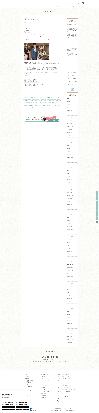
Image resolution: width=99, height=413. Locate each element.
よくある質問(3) (70, 65)
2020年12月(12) (70, 298)
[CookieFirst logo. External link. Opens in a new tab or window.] (5, 393)
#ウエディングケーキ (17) (51, 99)
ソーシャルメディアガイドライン (65, 391)
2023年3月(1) (69, 220)
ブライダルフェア (46, 374)
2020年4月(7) (69, 323)
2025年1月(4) (69, 154)
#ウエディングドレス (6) (39, 102)
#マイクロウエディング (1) (38, 107)
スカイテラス (30, 386)
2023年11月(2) (70, 195)
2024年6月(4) (69, 173)
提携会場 (29, 382)
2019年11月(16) (70, 339)
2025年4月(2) (69, 145)
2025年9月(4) (69, 132)
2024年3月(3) (69, 182)
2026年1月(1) (69, 120)
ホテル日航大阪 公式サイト (63, 374)
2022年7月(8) (69, 239)
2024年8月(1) (69, 167)
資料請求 (40, 365)
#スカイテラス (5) (48, 102)
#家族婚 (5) (54, 102)
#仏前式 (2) (31, 105)
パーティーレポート (46, 385)
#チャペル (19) (43, 99)
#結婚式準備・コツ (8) (30, 102)
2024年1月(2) (69, 189)
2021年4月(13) (70, 286)
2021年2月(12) (70, 292)
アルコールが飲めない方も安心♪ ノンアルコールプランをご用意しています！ (72, 49)
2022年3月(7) (69, 251)
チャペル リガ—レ (31, 380)
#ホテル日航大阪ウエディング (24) (52, 97)
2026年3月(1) (69, 113)
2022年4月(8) (69, 248)
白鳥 (28, 389)
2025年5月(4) (69, 142)
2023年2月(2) (69, 223)
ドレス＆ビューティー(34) (72, 81)
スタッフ (44, 387)
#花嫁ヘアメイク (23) (36, 99)
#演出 (25, 22)
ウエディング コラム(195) (72, 72)
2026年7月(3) (69, 101)
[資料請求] (97, 205)
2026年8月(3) (69, 98)
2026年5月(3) (69, 107)
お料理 (43, 376)
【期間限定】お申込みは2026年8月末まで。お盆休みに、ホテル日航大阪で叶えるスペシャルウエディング (72, 36)
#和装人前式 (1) (47, 107)
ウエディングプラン (46, 380)
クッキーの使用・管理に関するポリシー (66, 385)
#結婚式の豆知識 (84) (31, 95)
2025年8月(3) (69, 135)
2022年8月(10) (70, 236)
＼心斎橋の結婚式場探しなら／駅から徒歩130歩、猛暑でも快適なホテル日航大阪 (72, 30)
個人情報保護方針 (61, 383)
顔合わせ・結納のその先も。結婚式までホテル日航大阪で (72, 54)
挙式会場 (27, 378)
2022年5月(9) (69, 245)
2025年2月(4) (69, 151)
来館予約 (59, 365)
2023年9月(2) (69, 201)
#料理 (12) (45, 100)
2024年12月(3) (70, 157)
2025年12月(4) (70, 123)
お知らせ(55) (69, 62)
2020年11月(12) (70, 301)
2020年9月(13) (70, 308)
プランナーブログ (49, 12)
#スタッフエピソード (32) (30, 97)
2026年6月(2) (69, 104)
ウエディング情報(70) (71, 75)
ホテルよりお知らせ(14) (71, 84)
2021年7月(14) (70, 276)
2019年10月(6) (70, 342)
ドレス (43, 378)
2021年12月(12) (70, 261)
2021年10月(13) (70, 267)
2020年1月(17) (70, 333)
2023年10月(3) (70, 198)
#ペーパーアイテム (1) (50, 105)
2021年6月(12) (70, 279)
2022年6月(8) (69, 242)
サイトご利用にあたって (70, 408)
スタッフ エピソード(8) (71, 78)
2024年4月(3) (69, 179)
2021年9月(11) (70, 270)
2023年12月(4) (70, 192)
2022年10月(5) (70, 229)
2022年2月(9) (69, 254)
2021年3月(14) (70, 289)
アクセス (77, 3)
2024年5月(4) (69, 176)
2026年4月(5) (69, 110)
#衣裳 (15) (27, 100)
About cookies (26, 391)
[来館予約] (97, 215)
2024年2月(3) (69, 185)
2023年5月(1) (69, 214)
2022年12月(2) (70, 226)
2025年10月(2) (70, 129)
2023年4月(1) (69, 217)
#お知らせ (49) (49, 95)
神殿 (28, 381)
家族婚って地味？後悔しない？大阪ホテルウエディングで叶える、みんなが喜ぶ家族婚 (72, 43)
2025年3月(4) (69, 148)
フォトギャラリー (46, 383)
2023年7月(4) (69, 207)
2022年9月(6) (69, 232)
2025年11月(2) (70, 126)
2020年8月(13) (70, 311)
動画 (28, 376)
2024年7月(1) (69, 170)
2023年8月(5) (69, 204)
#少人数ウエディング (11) (53, 100)
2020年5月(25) (70, 320)
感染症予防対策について (63, 380)
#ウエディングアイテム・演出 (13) (36, 100)
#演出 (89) (24, 95)
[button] (4, 392)
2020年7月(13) (70, 314)
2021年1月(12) (70, 295)
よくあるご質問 (45, 391)
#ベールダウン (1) (41, 105)
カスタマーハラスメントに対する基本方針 (66, 389)
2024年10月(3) (70, 160)
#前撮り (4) (43, 103)
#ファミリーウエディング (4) (34, 103)
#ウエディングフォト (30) (40, 97)
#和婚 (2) (35, 105)
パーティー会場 (28, 384)
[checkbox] (3, 402)
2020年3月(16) (70, 326)
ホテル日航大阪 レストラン (63, 376)
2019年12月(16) (70, 336)
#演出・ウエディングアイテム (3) (52, 103)
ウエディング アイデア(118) (72, 69)
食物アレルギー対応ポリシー (64, 387)
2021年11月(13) (70, 264)
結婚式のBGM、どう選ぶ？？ (71, 25)
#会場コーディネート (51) (41, 95)
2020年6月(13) (70, 317)
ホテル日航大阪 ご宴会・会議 (64, 378)
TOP (26, 374)
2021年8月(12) (70, 273)
